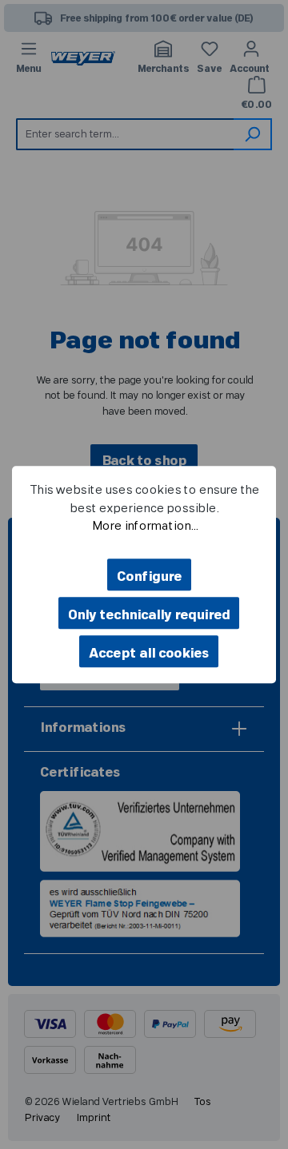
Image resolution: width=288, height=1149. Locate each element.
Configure (149, 577)
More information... (144, 526)
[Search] (253, 134)
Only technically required (149, 615)
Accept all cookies (149, 653)
